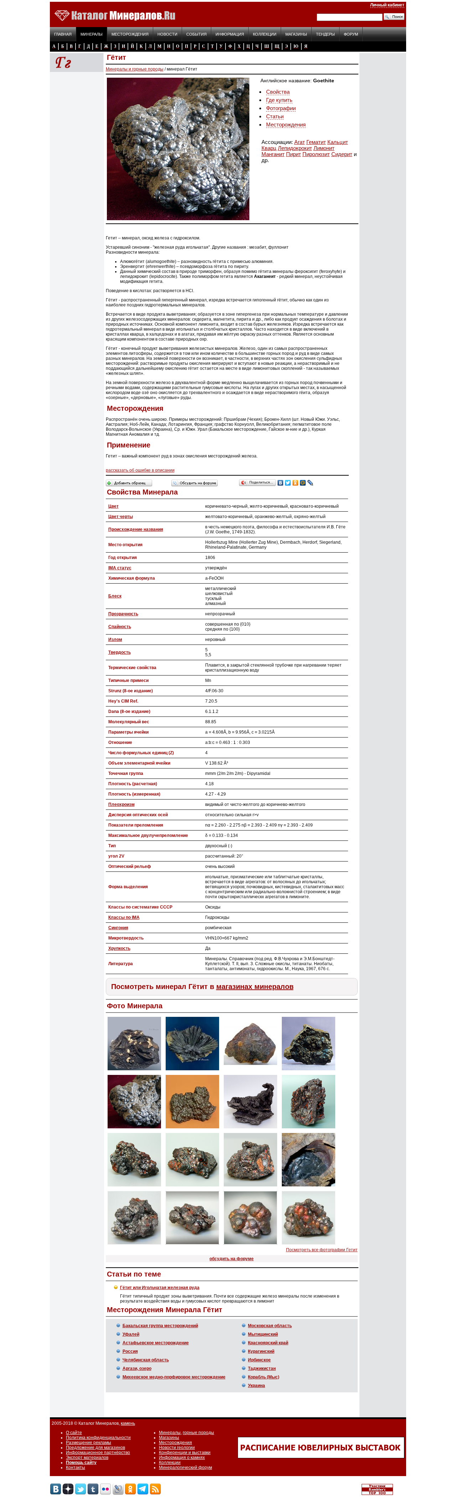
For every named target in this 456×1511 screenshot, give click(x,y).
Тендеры (325, 34)
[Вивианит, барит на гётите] (250, 1070)
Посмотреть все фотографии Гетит (322, 1249)
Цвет (113, 506)
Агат (299, 142)
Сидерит (341, 154)
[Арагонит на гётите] (134, 1070)
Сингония (118, 927)
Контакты (75, 1467)
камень (128, 1423)
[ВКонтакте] (280, 482)
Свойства (278, 92)
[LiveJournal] (310, 482)
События (196, 34)
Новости (167, 34)
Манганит (273, 154)
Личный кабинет (387, 4)
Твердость (119, 652)
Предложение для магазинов (95, 1447)
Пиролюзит (316, 154)
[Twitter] (288, 482)
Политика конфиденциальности (98, 1437)
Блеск (114, 596)
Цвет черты (120, 516)
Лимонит (324, 148)
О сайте (74, 1432)
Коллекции (264, 34)
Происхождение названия (135, 529)
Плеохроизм (121, 804)
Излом (115, 639)
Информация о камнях (182, 1457)
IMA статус (119, 567)
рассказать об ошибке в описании (140, 470)
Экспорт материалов (87, 1457)
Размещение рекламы (88, 1442)
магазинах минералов (255, 986)
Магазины (296, 34)
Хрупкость (119, 948)
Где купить (279, 100)
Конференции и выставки (185, 1452)
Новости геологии (177, 1447)
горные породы (198, 1432)
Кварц (268, 148)
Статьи (275, 116)
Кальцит (337, 142)
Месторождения (130, 34)
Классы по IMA (124, 917)
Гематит (316, 142)
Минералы (92, 34)
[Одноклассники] (295, 482)
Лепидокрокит (295, 148)
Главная (63, 34)
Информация (230, 34)
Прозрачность (123, 613)
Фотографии (281, 108)
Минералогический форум (185, 1467)
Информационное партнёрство (98, 1452)
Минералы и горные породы (135, 69)
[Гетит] (308, 1070)
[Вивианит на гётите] (192, 1070)
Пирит (293, 154)
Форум (351, 34)
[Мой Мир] (303, 482)
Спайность (119, 626)
